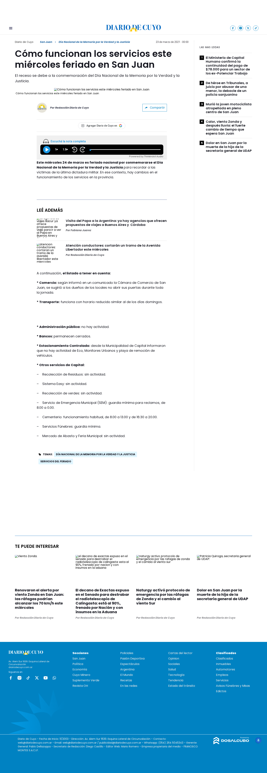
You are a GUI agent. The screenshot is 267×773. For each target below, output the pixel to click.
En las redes (128, 686)
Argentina (127, 669)
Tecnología (176, 675)
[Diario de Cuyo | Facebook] (233, 28)
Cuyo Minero (81, 675)
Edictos (221, 691)
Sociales (174, 664)
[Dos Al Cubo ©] (231, 743)
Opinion (173, 658)
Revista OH (80, 686)
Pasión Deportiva (132, 658)
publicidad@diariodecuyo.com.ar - (121, 742)
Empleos (222, 675)
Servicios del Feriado (55, 461)
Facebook (11, 678)
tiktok (28, 678)
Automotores (225, 669)
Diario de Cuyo (24, 42)
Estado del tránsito (181, 686)
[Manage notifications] (258, 740)
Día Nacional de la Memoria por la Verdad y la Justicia (95, 454)
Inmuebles (223, 664)
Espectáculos (129, 664)
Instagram (19, 678)
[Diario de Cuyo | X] (248, 28)
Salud (172, 669)
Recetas (126, 680)
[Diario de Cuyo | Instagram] (240, 28)
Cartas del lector (180, 653)
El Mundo (126, 675)
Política (77, 664)
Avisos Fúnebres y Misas (233, 686)
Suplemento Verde (85, 680)
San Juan (46, 42)
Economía (79, 669)
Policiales (126, 653)
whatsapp (54, 678)
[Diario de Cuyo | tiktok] (255, 28)
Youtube (45, 678)
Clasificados (224, 658)
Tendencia (175, 680)
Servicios (222, 680)
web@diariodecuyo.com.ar (35, 742)
